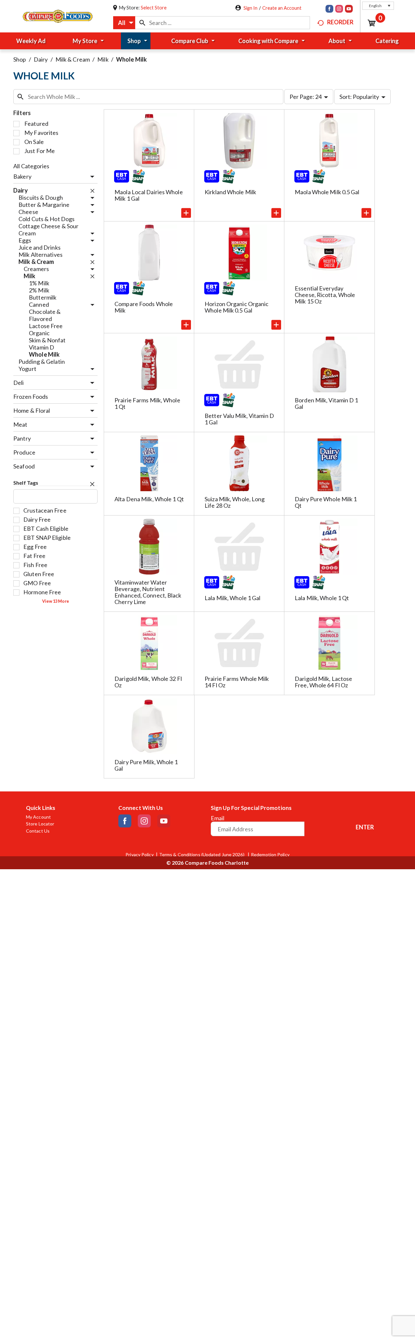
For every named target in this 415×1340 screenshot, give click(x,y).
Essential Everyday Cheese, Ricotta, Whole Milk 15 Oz (325, 295)
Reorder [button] (340, 22)
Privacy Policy (139, 854)
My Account (38, 817)
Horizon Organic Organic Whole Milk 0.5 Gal (236, 307)
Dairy (41, 59)
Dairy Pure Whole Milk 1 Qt (326, 502)
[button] (378, 6)
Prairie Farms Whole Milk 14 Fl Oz (237, 682)
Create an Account (282, 8)
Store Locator (40, 823)
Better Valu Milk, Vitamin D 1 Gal (239, 419)
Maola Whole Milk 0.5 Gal (327, 192)
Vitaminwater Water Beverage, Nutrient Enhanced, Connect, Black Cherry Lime (147, 592)
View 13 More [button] (55, 601)
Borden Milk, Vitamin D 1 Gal (326, 403)
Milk (102, 59)
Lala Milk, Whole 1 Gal (232, 597)
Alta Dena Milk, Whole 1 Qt (149, 499)
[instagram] (339, 9)
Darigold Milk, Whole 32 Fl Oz (148, 682)
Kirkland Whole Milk (230, 192)
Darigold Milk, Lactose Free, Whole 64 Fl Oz (323, 682)
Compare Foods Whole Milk (143, 307)
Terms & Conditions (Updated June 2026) (202, 854)
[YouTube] (349, 9)
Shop (19, 59)
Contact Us (38, 831)
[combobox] (124, 22)
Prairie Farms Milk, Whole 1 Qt (147, 403)
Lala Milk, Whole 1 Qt (322, 597)
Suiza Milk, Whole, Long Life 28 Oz (235, 502)
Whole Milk (131, 59)
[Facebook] (329, 9)
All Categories (31, 166)
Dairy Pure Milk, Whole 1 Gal (146, 765)
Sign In (250, 8)
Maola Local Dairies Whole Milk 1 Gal (148, 195)
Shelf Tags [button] (25, 483)
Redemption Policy (270, 854)
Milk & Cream (72, 59)
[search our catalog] (142, 22)
